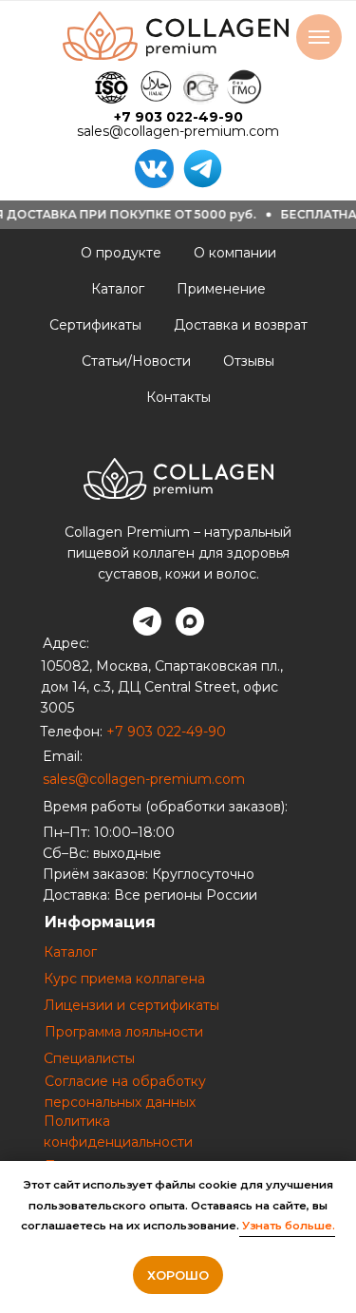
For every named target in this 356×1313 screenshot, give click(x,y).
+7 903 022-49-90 (178, 116)
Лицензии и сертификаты (131, 1005)
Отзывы (248, 361)
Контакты (178, 397)
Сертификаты (95, 324)
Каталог (117, 288)
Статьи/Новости (136, 361)
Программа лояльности (124, 1031)
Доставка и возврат (241, 324)
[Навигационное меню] (319, 37)
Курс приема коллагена (124, 978)
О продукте (121, 252)
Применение (221, 288)
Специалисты (89, 1058)
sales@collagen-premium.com (178, 131)
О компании (235, 252)
